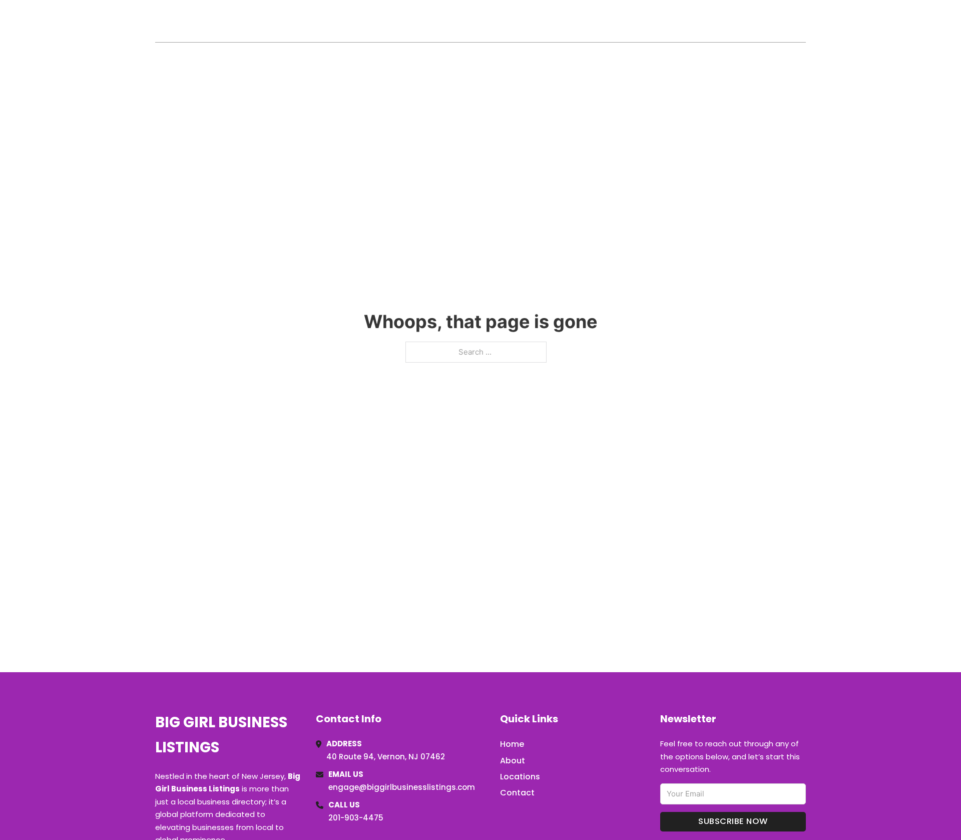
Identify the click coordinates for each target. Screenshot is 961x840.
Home (690, 21)
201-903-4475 (355, 817)
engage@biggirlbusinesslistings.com (401, 787)
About (512, 760)
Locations (735, 21)
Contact (517, 792)
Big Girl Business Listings (265, 21)
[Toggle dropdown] (802, 21)
